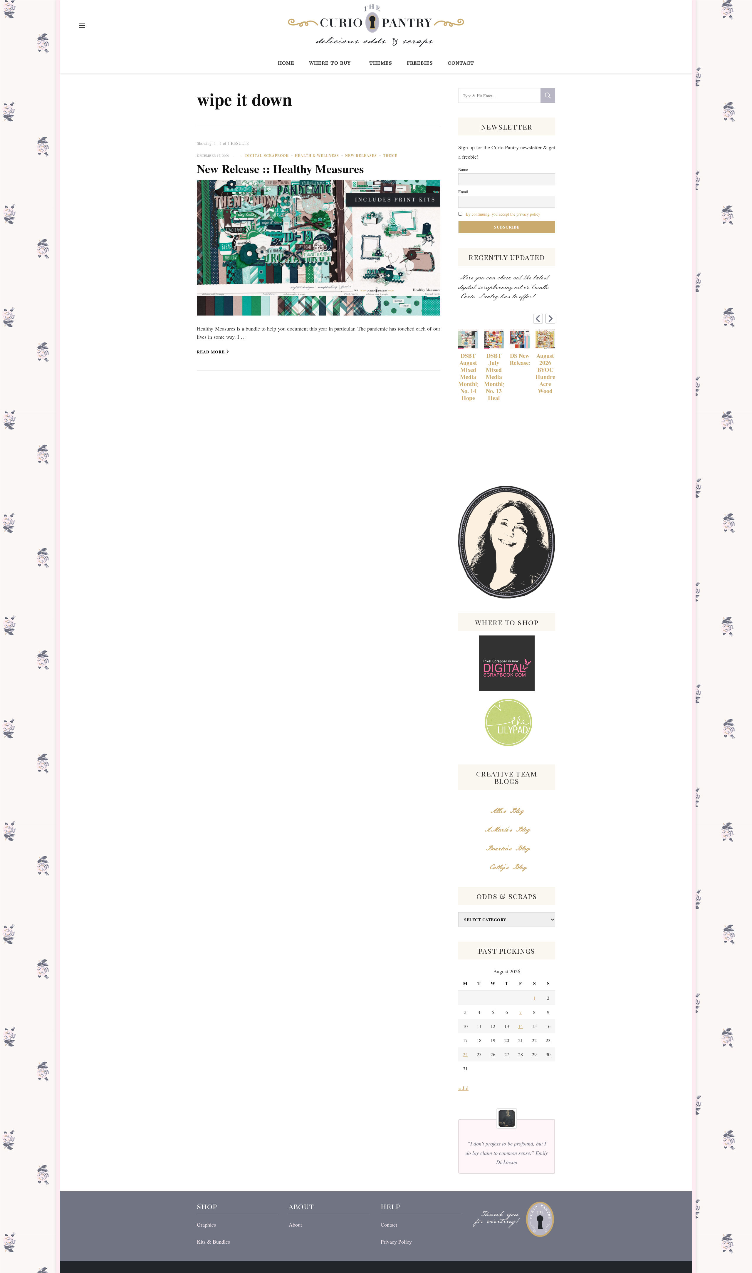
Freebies (420, 62)
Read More (211, 352)
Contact (461, 62)
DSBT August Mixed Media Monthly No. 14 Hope (468, 377)
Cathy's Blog (506, 867)
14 (520, 1026)
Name (463, 169)
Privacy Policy (396, 1241)
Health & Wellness (317, 155)
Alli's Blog (507, 811)
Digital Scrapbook (267, 155)
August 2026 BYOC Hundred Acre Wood (545, 373)
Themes (380, 62)
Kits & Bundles (213, 1241)
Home (286, 62)
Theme (390, 155)
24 (465, 1054)
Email (463, 191)
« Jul (463, 1087)
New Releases (361, 155)
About (295, 1224)
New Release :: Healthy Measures (280, 168)
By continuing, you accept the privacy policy (503, 214)
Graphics (206, 1224)
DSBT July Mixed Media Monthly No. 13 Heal (494, 377)
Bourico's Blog (506, 848)
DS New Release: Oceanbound (520, 359)
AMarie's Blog (507, 830)
